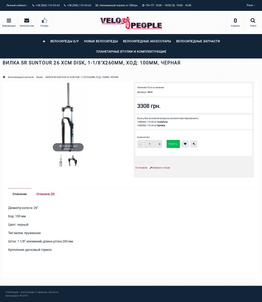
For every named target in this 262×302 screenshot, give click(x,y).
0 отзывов (141, 167)
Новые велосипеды (101, 41)
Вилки (40, 77)
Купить (173, 143)
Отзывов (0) (46, 194)
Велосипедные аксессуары (147, 41)
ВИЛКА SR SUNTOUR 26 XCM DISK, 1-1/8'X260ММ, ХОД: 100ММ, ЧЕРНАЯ (82, 77)
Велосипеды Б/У (64, 41)
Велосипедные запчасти (198, 41)
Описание (20, 194)
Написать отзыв (161, 167)
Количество (143, 137)
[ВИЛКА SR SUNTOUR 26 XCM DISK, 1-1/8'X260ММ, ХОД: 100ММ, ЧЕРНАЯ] (61, 160)
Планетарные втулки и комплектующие (131, 51)
